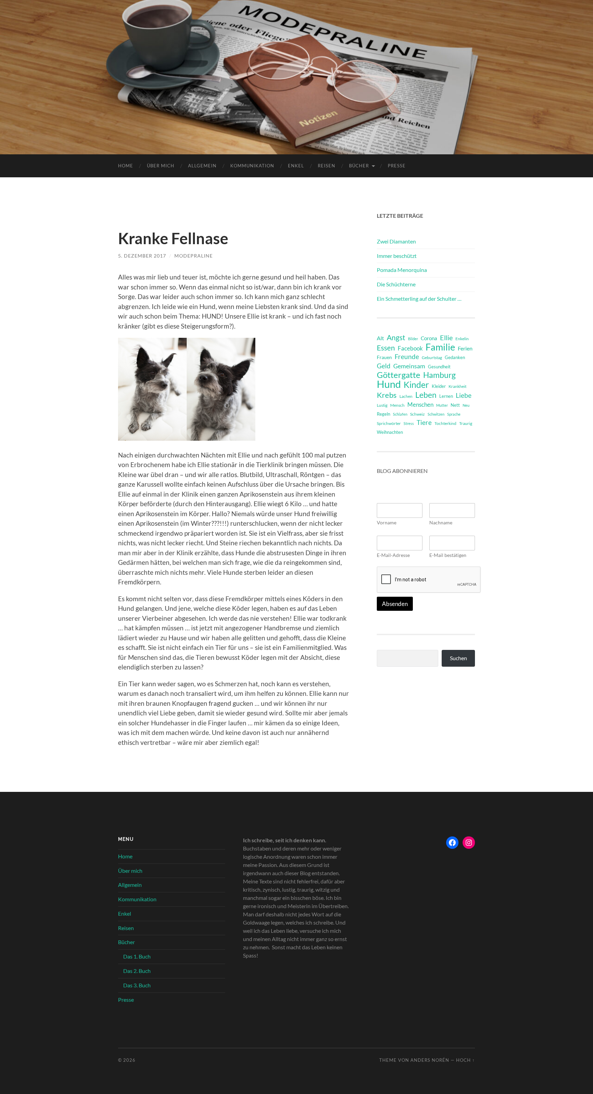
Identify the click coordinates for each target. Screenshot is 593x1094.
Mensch (397, 405)
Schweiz (417, 414)
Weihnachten (390, 432)
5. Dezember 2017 (142, 256)
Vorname (386, 522)
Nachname (440, 522)
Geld (384, 366)
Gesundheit (439, 366)
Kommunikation (252, 165)
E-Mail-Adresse (393, 555)
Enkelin (462, 338)
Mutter (442, 405)
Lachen (405, 396)
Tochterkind (445, 423)
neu (466, 405)
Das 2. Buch (137, 970)
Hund (389, 384)
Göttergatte (398, 375)
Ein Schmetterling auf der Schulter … (419, 298)
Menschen (420, 404)
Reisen (326, 165)
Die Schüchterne (396, 284)
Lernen (446, 396)
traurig (465, 423)
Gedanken (455, 357)
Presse (397, 165)
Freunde (407, 356)
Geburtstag (432, 357)
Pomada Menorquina (402, 269)
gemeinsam (409, 366)
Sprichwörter (389, 423)
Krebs (387, 395)
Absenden (395, 603)
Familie (440, 347)
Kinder (416, 385)
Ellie (446, 337)
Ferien (465, 348)
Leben (426, 395)
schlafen (400, 414)
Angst (396, 337)
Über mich (160, 165)
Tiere (424, 422)
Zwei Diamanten (396, 241)
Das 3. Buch (137, 985)
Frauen (384, 357)
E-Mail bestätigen (447, 555)
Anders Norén (429, 1060)
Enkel (296, 165)
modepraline (193, 256)
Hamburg (439, 375)
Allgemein (202, 165)
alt (380, 338)
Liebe (464, 395)
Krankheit (457, 386)
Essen (386, 348)
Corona (429, 338)
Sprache (454, 414)
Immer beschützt (397, 255)
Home (125, 165)
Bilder (413, 338)
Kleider (439, 386)
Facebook (410, 348)
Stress (409, 423)
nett (455, 405)
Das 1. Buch (137, 956)
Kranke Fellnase (173, 238)
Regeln (383, 414)
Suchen (458, 658)
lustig (382, 405)
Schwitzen (436, 414)
